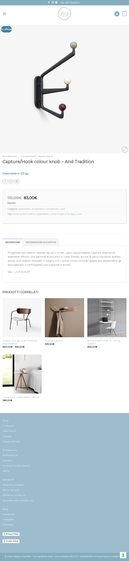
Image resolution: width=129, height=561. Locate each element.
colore (53, 214)
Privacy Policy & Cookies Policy (110, 556)
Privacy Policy (12, 534)
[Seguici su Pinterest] (56, 2)
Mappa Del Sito (11, 441)
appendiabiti (43, 214)
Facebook (8, 514)
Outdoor (7, 460)
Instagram (8, 519)
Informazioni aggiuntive (41, 242)
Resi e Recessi (11, 490)
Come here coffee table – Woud (21, 397)
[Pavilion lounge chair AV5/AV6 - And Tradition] (22, 317)
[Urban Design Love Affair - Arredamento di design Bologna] (64, 13)
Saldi (62, 209)
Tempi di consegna (13, 484)
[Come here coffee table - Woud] (22, 374)
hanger (60, 214)
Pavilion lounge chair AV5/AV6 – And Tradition (20, 342)
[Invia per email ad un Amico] (11, 181)
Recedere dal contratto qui (18, 500)
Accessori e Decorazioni (16, 465)
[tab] (13, 242)
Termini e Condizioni (14, 495)
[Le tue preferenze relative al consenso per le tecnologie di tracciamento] (123, 555)
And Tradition (29, 214)
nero (79, 214)
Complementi (28, 156)
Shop (6, 420)
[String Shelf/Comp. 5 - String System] (106, 317)
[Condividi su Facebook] (5, 181)
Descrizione (12, 242)
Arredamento (10, 156)
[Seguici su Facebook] (49, 2)
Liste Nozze (9, 431)
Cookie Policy (12, 541)
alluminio (17, 214)
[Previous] (7, 89)
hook (67, 214)
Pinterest (8, 524)
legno (73, 214)
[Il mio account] (116, 13)
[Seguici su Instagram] (53, 2)
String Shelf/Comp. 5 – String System (103, 342)
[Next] (122, 89)
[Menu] (4, 14)
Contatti (7, 436)
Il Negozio (8, 425)
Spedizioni (8, 479)
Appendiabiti (45, 156)
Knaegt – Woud (54, 340)
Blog (5, 509)
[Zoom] (125, 149)
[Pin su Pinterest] (16, 181)
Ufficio (6, 471)
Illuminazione (10, 455)
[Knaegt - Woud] (64, 317)
